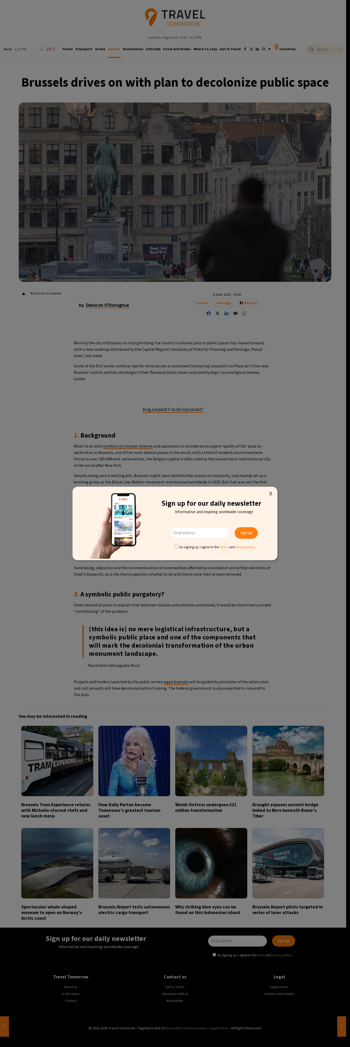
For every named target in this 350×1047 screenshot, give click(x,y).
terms (224, 547)
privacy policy (245, 547)
